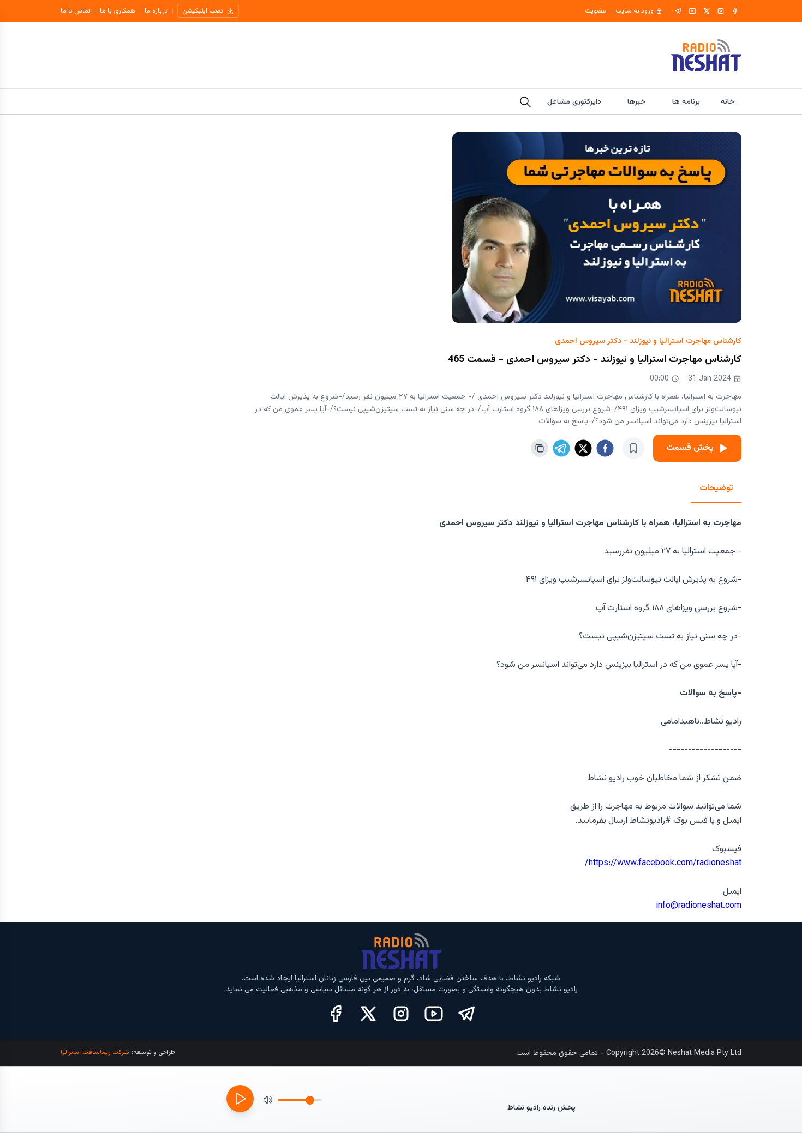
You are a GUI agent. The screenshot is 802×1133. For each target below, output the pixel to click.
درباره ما (156, 11)
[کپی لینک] (539, 448)
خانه (728, 102)
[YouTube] (692, 10)
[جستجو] (525, 102)
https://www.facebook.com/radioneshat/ (663, 863)
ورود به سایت (634, 11)
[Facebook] (734, 10)
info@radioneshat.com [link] (698, 906)
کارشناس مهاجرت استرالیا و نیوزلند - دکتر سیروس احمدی (648, 341)
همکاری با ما (117, 11)
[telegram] (561, 448)
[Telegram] (678, 10)
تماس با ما (76, 11)
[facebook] (605, 448)
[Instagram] (720, 10)
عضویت (595, 11)
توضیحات (716, 488)
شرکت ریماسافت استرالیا (95, 1052)
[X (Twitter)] (368, 1013)
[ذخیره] (633, 448)
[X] (706, 10)
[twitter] (583, 448)
